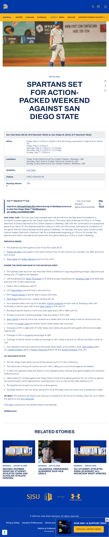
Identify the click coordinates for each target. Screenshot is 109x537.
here (11, 405)
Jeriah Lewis (23, 323)
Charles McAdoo (14, 252)
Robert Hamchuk (39, 350)
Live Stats (31, 170)
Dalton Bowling (29, 259)
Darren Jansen (18, 295)
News (61, 17)
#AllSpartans (39, 209)
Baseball (7, 466)
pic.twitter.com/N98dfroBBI (20, 212)
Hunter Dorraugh (55, 303)
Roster (19, 17)
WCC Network (27, 399)
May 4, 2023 (101, 204)
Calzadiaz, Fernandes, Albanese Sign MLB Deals (53, 471)
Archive (71, 17)
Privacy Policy (12, 523)
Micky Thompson (34, 279)
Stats (53, 17)
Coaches (30, 17)
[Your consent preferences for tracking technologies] (4, 532)
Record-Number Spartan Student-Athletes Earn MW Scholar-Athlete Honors (15, 473)
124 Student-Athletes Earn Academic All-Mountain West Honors (90, 471)
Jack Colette (45, 306)
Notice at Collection (47, 528)
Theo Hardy (12, 259)
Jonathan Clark (82, 279)
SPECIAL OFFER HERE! (90, 530)
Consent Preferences (32, 523)
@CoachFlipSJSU (26, 206)
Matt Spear (12, 299)
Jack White (16, 290)
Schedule (41, 17)
